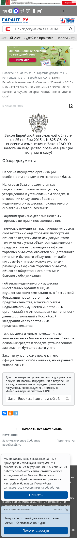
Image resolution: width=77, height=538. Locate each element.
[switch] (8, 29)
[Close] (67, 510)
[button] (63, 11)
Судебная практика (38, 38)
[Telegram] (15, 413)
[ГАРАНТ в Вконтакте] (4, 11)
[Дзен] (10, 11)
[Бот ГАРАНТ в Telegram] (28, 11)
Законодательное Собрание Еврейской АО (21, 442)
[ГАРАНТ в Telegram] (22, 11)
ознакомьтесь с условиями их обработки (31, 487)
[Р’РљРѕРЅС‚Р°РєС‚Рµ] (4, 413)
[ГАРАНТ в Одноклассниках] (34, 11)
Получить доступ (36, 530)
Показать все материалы (42, 429)
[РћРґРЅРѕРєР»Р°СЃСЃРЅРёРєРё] (10, 413)
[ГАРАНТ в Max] (16, 11)
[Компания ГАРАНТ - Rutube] (40, 11)
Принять (36, 495)
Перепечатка (66, 440)
